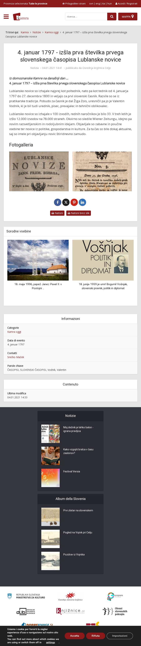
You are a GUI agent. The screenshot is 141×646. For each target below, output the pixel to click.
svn (91, 3)
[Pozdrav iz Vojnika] (50, 561)
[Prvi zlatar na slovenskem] (50, 517)
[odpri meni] (6, 17)
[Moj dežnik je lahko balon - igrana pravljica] (50, 434)
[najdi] (111, 16)
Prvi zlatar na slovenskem (78, 510)
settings (50, 642)
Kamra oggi (14, 331)
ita (103, 3)
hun (109, 3)
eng (98, 3)
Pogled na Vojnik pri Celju (77, 532)
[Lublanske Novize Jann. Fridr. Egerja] (102, 171)
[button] (124, 271)
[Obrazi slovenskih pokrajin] (115, 611)
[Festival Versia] (50, 478)
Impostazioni (119, 636)
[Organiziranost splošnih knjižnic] (70, 596)
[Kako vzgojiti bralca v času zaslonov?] (50, 456)
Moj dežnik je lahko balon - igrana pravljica (78, 429)
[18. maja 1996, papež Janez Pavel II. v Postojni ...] (38, 260)
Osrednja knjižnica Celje (96, 68)
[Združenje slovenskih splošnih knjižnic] (70, 611)
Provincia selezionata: (25, 3)
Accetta (74, 636)
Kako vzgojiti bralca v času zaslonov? (78, 451)
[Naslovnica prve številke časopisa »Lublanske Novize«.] (39, 171)
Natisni (58, 213)
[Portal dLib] (26, 611)
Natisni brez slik (79, 213)
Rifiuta (96, 636)
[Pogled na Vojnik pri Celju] (50, 539)
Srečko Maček (15, 357)
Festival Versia (71, 471)
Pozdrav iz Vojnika (74, 554)
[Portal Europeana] (115, 596)
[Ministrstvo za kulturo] (26, 597)
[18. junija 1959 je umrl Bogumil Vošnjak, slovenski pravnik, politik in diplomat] (103, 260)
